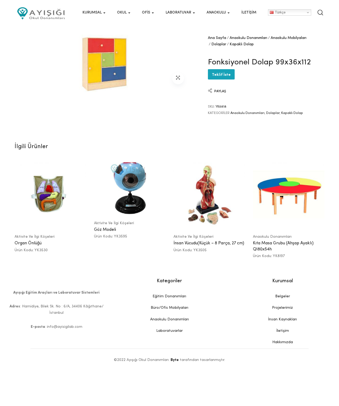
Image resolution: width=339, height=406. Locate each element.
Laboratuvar (179, 12)
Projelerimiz (282, 308)
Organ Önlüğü (28, 243)
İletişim (248, 12)
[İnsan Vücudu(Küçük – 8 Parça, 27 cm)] (209, 194)
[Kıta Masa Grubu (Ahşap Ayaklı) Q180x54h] (288, 194)
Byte (175, 360)
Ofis (146, 12)
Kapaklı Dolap (242, 44)
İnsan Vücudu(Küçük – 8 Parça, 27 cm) (208, 243)
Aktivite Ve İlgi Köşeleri (35, 237)
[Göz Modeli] (130, 188)
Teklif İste (221, 74)
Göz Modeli (105, 230)
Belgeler (282, 296)
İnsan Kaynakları (282, 319)
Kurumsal (92, 12)
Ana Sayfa (217, 38)
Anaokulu (217, 12)
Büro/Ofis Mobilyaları (169, 308)
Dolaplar (218, 44)
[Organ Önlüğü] (50, 194)
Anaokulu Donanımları (248, 38)
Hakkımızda (282, 342)
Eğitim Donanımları (169, 296)
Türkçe (280, 12)
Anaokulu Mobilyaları (288, 38)
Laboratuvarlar (169, 331)
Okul (122, 12)
